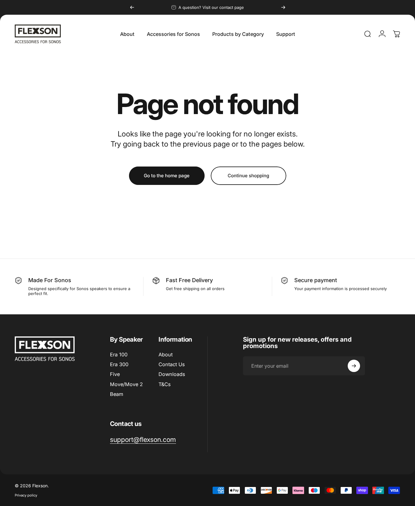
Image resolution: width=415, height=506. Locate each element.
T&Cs (164, 384)
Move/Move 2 (126, 384)
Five (115, 374)
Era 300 (119, 364)
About (166, 354)
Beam (116, 394)
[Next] (283, 7)
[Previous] (132, 7)
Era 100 (118, 354)
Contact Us (172, 364)
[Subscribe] (354, 366)
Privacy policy (26, 495)
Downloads (172, 374)
